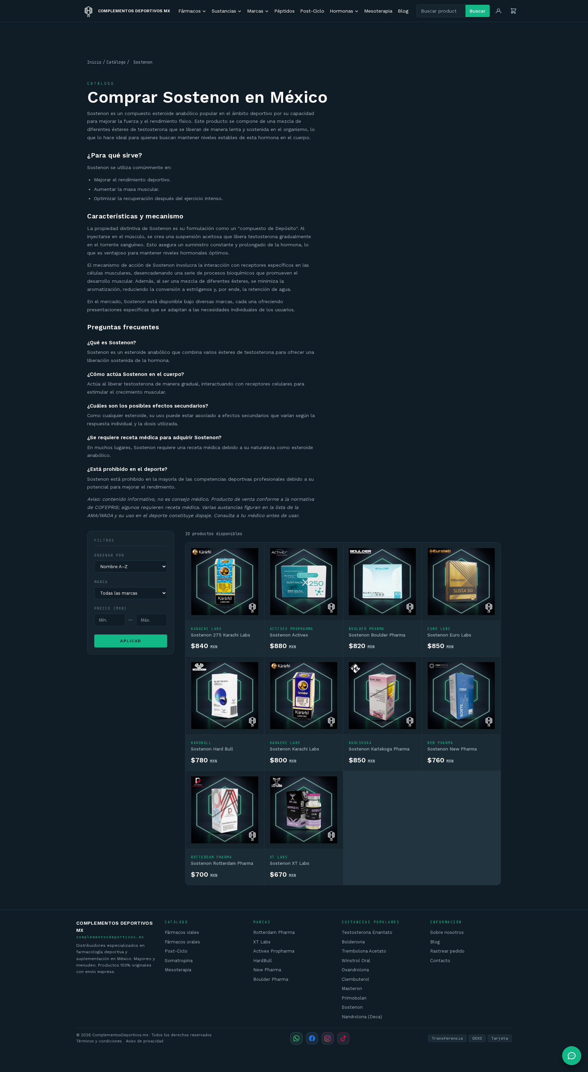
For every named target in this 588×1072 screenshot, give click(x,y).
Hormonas (341, 11)
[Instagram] (328, 1038)
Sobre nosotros (447, 932)
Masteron (352, 988)
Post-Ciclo (312, 11)
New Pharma (267, 969)
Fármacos (189, 11)
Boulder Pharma (270, 979)
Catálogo (116, 62)
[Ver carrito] (513, 11)
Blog (403, 11)
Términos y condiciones (99, 1041)
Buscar (478, 11)
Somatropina (179, 960)
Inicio (94, 62)
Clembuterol (355, 979)
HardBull (262, 960)
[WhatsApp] (296, 1038)
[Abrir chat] (571, 1055)
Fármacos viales (182, 932)
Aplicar (130, 641)
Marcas (255, 11)
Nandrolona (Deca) (362, 1016)
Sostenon (352, 1007)
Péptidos (284, 11)
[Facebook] (312, 1038)
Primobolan (354, 998)
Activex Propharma (273, 951)
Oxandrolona (355, 969)
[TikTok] (343, 1038)
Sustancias (224, 11)
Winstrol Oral (356, 960)
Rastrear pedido (447, 951)
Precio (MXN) (110, 608)
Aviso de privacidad (144, 1041)
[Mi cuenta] (498, 11)
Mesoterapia (378, 11)
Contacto (440, 960)
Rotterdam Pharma (274, 932)
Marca (101, 582)
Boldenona (353, 941)
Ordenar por (109, 555)
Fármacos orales (182, 941)
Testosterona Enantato (367, 932)
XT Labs (262, 941)
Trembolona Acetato (364, 951)
